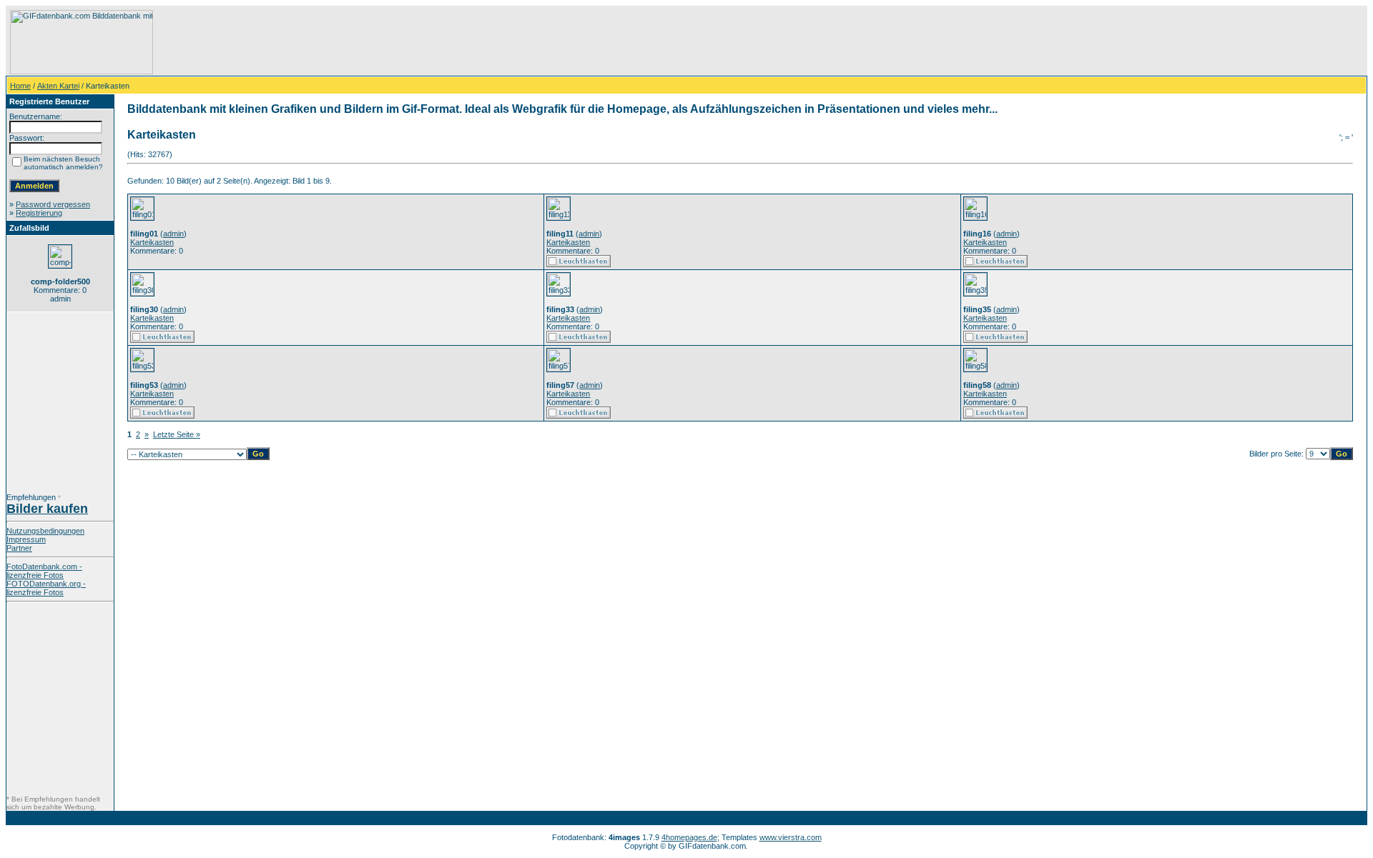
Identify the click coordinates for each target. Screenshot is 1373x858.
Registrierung (39, 213)
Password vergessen (53, 204)
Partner (19, 548)
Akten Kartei (58, 85)
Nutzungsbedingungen (45, 531)
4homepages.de (689, 837)
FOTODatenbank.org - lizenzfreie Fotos (46, 588)
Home (20, 85)
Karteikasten (152, 242)
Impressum (26, 539)
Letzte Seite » (176, 434)
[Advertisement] (415, 42)
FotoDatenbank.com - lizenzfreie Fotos (44, 570)
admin (173, 233)
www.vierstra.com (790, 837)
